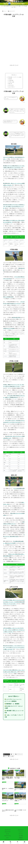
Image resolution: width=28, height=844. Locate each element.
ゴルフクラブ (7, 754)
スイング (20, 833)
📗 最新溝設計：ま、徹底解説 (12, 703)
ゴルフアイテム (7, 835)
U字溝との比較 (11, 82)
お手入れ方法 (11, 85)
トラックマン (7, 839)
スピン (6, 756)
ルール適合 (11, 756)
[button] (25, 431)
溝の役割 (10, 78)
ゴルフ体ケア (20, 839)
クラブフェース (19, 754)
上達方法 (20, 837)
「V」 (13, 754)
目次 (12, 74)
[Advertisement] (14, 49)
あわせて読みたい (12, 86)
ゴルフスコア (7, 829)
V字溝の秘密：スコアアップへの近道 (14, 77)
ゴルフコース (20, 829)
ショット (20, 831)
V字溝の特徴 (11, 80)
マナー (7, 837)
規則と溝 (10, 83)
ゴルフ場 (20, 835)
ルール (7, 833)
